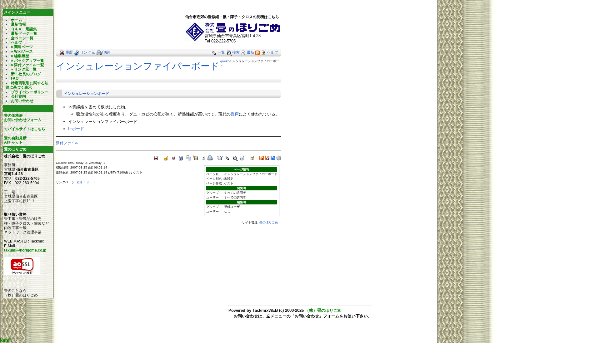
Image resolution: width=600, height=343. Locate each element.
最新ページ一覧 (24, 33)
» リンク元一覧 (24, 69)
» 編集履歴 (20, 56)
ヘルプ (16, 42)
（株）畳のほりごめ (323, 310)
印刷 (106, 52)
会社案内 (18, 96)
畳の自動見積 (15, 138)
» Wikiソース (22, 51)
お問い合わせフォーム (23, 120)
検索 (236, 52)
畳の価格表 (13, 115)
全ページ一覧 (22, 38)
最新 (250, 52)
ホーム (16, 20)
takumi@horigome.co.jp (25, 250)
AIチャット (13, 142)
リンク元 (87, 52)
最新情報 (18, 24)
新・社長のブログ (26, 74)
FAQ (14, 78)
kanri (6, 340)
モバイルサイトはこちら (24, 129)
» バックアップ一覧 (27, 60)
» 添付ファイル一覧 (27, 65)
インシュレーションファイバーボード (138, 66)
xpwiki (224, 61)
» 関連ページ (22, 47)
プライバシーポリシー (29, 92)
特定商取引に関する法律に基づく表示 (27, 85)
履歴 (69, 52)
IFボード (76, 128)
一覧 (221, 52)
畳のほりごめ (268, 222)
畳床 (235, 114)
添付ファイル (67, 143)
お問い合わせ (22, 101)
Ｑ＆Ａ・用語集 (24, 29)
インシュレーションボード (86, 93)
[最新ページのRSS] (257, 52)
